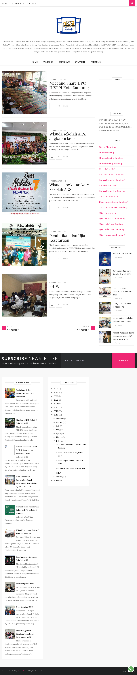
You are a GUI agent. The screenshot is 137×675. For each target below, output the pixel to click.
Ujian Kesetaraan (107, 213)
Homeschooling (106, 152)
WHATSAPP (80, 62)
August (59, 422)
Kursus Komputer (107, 185)
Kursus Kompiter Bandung (112, 180)
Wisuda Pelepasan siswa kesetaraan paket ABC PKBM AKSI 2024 (123, 336)
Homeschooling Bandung (111, 158)
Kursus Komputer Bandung (112, 191)
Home (5, 3)
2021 (56, 403)
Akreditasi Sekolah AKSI (123, 253)
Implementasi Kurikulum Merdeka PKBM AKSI (123, 320)
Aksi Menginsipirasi (25, 584)
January (59, 477)
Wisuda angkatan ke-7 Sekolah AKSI (69, 187)
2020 (56, 407)
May (58, 430)
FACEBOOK (48, 62)
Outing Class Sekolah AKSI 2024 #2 (122, 305)
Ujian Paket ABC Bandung (111, 229)
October (60, 418)
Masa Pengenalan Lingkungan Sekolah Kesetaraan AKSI (25, 633)
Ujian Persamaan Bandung (112, 235)
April (58, 433)
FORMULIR (95, 62)
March (59, 437)
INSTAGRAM (64, 62)
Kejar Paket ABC (107, 169)
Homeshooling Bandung (110, 163)
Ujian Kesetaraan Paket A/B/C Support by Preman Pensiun (26, 450)
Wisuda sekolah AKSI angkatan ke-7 (68, 136)
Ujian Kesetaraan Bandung (112, 218)
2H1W (54, 286)
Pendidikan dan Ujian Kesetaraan (68, 238)
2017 (56, 480)
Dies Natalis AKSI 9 (24, 607)
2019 (56, 411)
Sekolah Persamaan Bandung (113, 207)
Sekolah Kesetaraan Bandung (113, 202)
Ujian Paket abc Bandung (111, 224)
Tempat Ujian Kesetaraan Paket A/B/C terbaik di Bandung (27, 510)
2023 (56, 396)
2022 (56, 400)
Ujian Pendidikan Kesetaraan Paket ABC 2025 (122, 291)
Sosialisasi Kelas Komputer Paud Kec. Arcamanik (25, 393)
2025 (56, 389)
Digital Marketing (107, 147)
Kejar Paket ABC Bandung (111, 174)
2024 (56, 392)
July (58, 426)
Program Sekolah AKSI (24, 3)
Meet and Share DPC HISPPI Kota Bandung (69, 85)
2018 (56, 415)
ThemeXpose (22, 671)
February (60, 441)
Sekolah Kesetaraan (108, 196)
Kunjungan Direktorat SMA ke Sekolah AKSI (122, 272)
